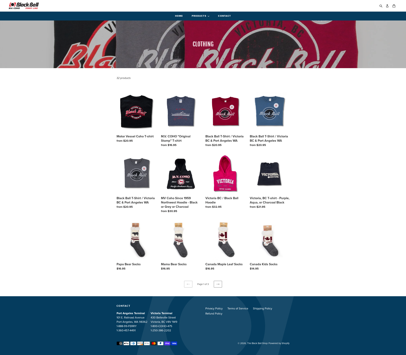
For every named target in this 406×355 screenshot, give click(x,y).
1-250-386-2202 (161, 330)
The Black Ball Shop (257, 343)
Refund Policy (213, 313)
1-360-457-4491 (126, 330)
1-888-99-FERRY (127, 326)
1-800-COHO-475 (161, 326)
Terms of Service (237, 308)
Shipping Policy (262, 308)
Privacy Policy (214, 308)
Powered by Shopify (278, 343)
